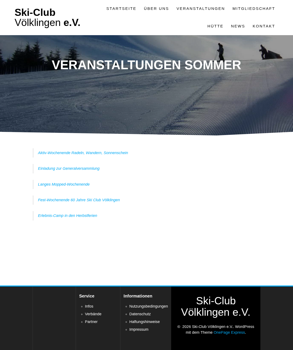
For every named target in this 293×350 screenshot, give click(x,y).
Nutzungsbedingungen (148, 306)
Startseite (121, 8)
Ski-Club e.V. (47, 18)
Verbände (93, 314)
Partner (91, 322)
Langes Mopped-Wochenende (64, 184)
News (238, 26)
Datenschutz (140, 314)
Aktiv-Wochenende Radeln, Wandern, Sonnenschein (83, 153)
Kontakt (264, 26)
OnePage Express (229, 332)
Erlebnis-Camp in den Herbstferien (67, 215)
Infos (89, 306)
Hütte (215, 26)
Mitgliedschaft (254, 8)
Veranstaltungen (201, 8)
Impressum (138, 329)
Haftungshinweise (144, 322)
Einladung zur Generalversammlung (69, 168)
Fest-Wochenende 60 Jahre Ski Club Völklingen (79, 200)
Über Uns (156, 8)
